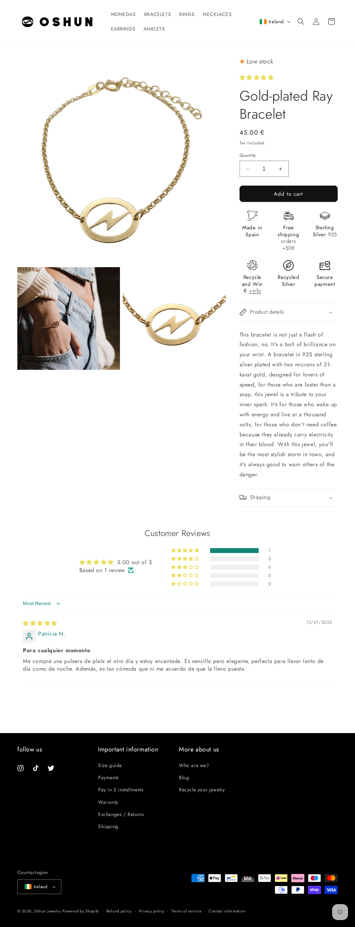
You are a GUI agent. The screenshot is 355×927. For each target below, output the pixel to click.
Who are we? (194, 765)
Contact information (227, 911)
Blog (184, 777)
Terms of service (186, 911)
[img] (40, 623)
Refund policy (119, 911)
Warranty (108, 802)
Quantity (248, 155)
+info (255, 291)
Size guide (110, 765)
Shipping (108, 826)
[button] (301, 21)
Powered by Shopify (80, 911)
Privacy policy (152, 911)
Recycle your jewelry (202, 789)
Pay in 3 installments (121, 789)
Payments (108, 777)
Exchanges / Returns (121, 814)
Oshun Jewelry (47, 911)
